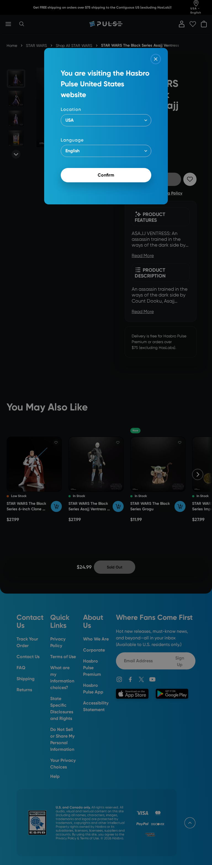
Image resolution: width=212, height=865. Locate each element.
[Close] (155, 59)
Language (72, 140)
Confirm (106, 175)
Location (71, 109)
